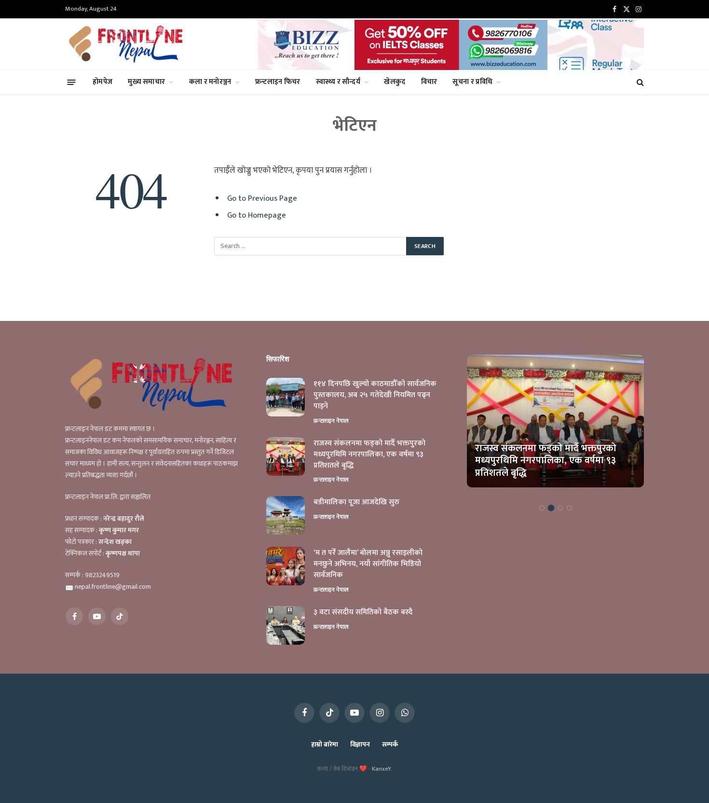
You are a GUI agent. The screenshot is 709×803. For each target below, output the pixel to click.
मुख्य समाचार (146, 82)
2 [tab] (551, 508)
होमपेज (102, 82)
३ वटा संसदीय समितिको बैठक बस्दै (363, 612)
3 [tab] (560, 508)
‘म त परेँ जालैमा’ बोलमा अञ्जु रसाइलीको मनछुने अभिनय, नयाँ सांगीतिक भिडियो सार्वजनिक (368, 564)
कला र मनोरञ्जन (210, 82)
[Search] (639, 82)
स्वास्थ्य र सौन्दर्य (338, 82)
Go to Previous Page (262, 198)
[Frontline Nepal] (127, 43)
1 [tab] (541, 508)
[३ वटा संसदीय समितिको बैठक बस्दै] (285, 625)
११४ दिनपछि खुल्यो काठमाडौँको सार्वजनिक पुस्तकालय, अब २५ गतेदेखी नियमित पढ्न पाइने (375, 395)
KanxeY (381, 768)
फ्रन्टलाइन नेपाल (331, 421)
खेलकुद (394, 82)
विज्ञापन (360, 744)
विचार (429, 82)
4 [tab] (569, 508)
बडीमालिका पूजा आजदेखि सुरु (356, 502)
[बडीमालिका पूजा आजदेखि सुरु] (285, 515)
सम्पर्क (390, 744)
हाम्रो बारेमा (324, 744)
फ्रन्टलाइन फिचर (277, 82)
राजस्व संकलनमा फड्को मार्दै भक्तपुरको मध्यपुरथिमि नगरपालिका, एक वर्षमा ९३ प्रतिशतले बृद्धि (369, 454)
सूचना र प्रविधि (472, 82)
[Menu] (72, 82)
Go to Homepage (256, 215)
